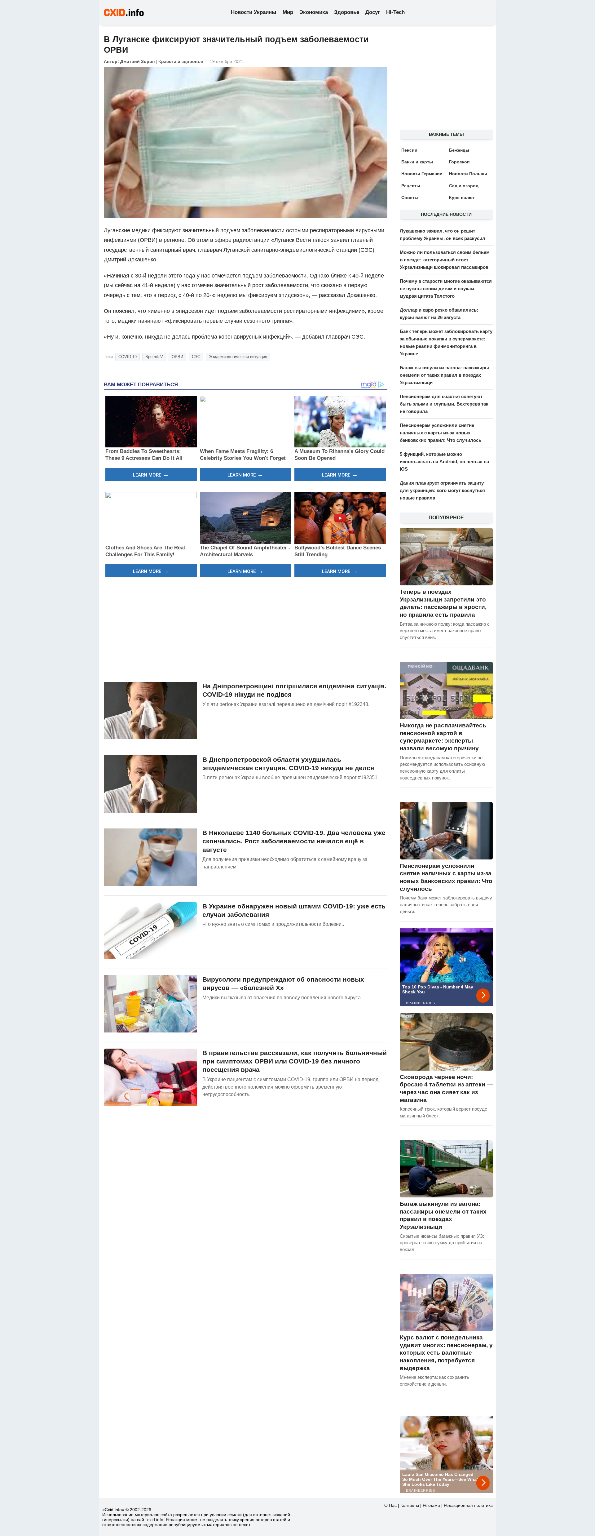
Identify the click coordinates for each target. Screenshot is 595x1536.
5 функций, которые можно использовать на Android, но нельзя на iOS (444, 461)
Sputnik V (154, 356)
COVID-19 (127, 356)
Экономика (313, 12)
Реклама (431, 1505)
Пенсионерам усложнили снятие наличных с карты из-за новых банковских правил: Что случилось (440, 433)
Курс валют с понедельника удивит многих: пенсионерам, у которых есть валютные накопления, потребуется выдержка (446, 1352)
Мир (288, 12)
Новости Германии (422, 173)
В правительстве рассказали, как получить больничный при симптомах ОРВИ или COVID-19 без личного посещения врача (294, 1061)
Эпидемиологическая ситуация (238, 356)
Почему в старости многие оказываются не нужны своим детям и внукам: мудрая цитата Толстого (446, 288)
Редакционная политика (468, 1505)
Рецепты (410, 185)
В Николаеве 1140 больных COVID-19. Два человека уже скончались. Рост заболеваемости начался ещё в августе (294, 841)
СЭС (196, 356)
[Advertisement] (245, 628)
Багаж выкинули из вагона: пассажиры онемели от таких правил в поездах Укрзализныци (444, 375)
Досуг (372, 12)
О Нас (390, 1505)
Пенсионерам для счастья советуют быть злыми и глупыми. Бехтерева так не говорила (444, 404)
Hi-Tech (395, 12)
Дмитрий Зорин (137, 61)
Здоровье (346, 12)
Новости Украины (253, 12)
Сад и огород (463, 185)
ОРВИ (177, 356)
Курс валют (462, 197)
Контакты (409, 1505)
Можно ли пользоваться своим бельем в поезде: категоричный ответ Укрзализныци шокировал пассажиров (445, 260)
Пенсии (409, 150)
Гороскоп (459, 161)
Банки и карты (417, 161)
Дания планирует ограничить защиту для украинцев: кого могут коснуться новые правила (442, 490)
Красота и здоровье (180, 61)
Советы (409, 197)
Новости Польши (468, 173)
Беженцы (459, 150)
